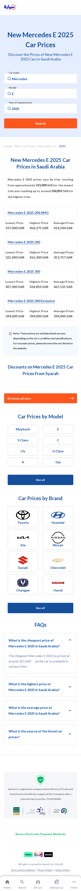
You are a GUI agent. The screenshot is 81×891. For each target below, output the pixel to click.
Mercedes (44, 146)
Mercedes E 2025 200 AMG (28, 212)
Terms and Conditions (23, 870)
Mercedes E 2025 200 (24, 242)
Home (8, 146)
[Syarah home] (10, 7)
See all (40, 480)
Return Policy (62, 870)
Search (40, 123)
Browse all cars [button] (19, 398)
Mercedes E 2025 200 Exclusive (31, 301)
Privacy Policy (45, 870)
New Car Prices (25, 146)
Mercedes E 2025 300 (24, 271)
